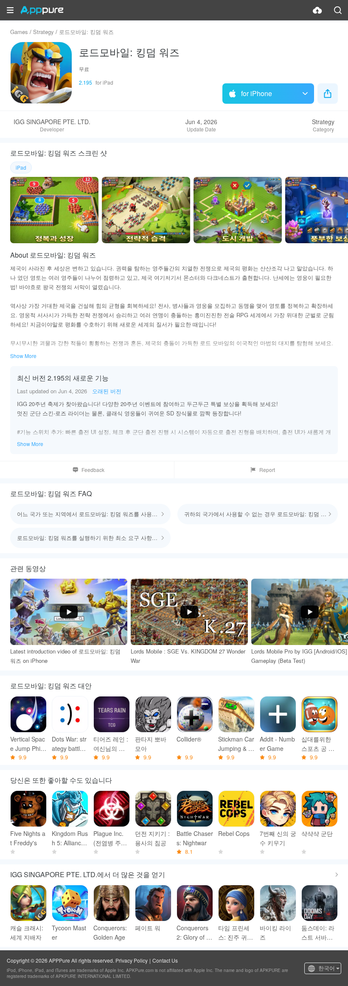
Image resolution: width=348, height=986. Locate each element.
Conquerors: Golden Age (110, 932)
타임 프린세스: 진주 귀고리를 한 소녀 (235, 932)
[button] (10, 10)
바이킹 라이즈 (275, 932)
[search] (338, 10)
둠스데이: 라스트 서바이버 (317, 932)
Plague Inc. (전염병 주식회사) (110, 838)
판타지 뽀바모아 (150, 744)
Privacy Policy (131, 960)
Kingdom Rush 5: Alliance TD (70, 838)
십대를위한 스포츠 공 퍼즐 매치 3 (317, 744)
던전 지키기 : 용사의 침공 (152, 838)
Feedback (92, 469)
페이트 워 (147, 927)
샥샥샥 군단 (317, 833)
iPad (21, 167)
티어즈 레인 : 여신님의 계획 (110, 744)
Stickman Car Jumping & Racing (236, 744)
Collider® (189, 739)
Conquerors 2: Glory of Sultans (193, 932)
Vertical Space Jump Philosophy (27, 744)
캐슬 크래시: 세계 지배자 (26, 932)
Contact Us (165, 960)
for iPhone (256, 93)
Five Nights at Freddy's (27, 838)
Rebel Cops (234, 833)
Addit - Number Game (277, 744)
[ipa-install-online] (317, 10)
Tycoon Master (69, 932)
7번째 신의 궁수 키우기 (278, 838)
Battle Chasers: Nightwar (195, 838)
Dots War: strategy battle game (70, 744)
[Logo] (41, 10)
